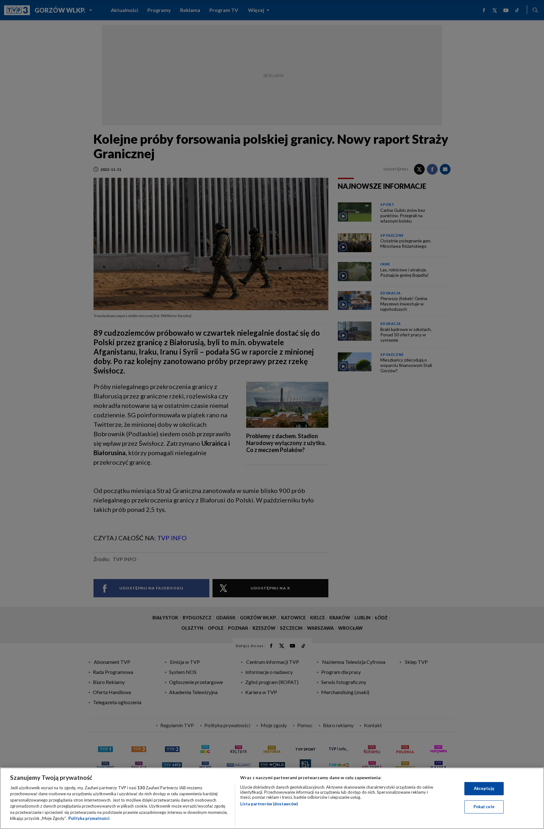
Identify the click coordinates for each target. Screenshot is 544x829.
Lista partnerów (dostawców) (269, 803)
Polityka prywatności (89, 818)
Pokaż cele (484, 806)
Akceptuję (484, 788)
